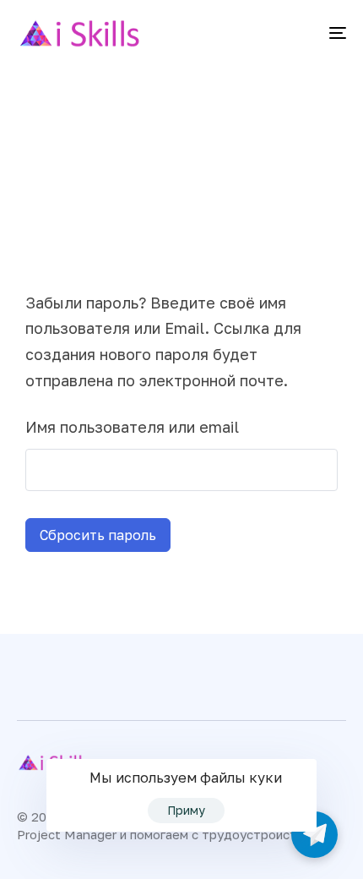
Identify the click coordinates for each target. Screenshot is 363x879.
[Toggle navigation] (291, 33)
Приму (186, 810)
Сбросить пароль (98, 535)
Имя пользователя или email (132, 427)
